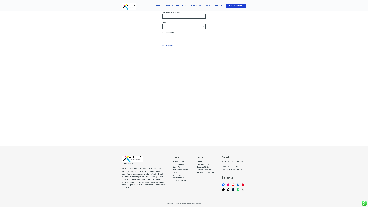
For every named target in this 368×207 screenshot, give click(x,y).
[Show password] (203, 26)
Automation (201, 162)
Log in (184, 39)
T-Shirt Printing (178, 162)
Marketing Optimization (205, 172)
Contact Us (218, 6)
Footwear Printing (179, 164)
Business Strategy (203, 167)
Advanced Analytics (204, 170)
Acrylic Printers (178, 178)
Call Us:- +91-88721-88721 (236, 6)
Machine (180, 6)
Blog (208, 6)
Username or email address (174, 12)
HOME (158, 6)
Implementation (203, 164)
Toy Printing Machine (180, 170)
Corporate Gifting (179, 180)
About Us (170, 6)
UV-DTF (176, 172)
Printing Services (196, 6)
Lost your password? (168, 45)
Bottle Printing (178, 167)
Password (169, 22)
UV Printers (177, 175)
